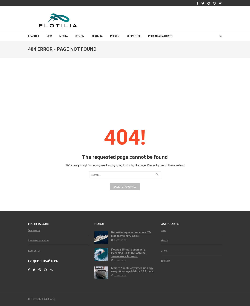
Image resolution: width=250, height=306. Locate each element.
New (49, 36)
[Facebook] (197, 3)
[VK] (220, 3)
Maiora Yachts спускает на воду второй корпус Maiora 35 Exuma (132, 269)
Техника (97, 36)
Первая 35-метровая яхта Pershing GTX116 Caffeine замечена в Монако (128, 253)
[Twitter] (202, 3)
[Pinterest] (208, 3)
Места (63, 36)
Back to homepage (124, 186)
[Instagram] (214, 3)
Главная (33, 36)
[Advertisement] (125, 88)
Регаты (115, 36)
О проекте (133, 36)
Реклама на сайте (160, 36)
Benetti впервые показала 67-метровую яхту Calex (131, 234)
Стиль (79, 36)
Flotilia (51, 299)
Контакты (34, 250)
